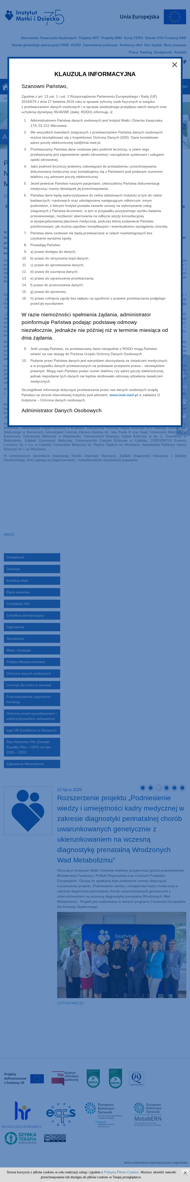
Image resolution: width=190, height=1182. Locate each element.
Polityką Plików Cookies (121, 1172)
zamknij (185, 1172)
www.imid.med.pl (124, 395)
